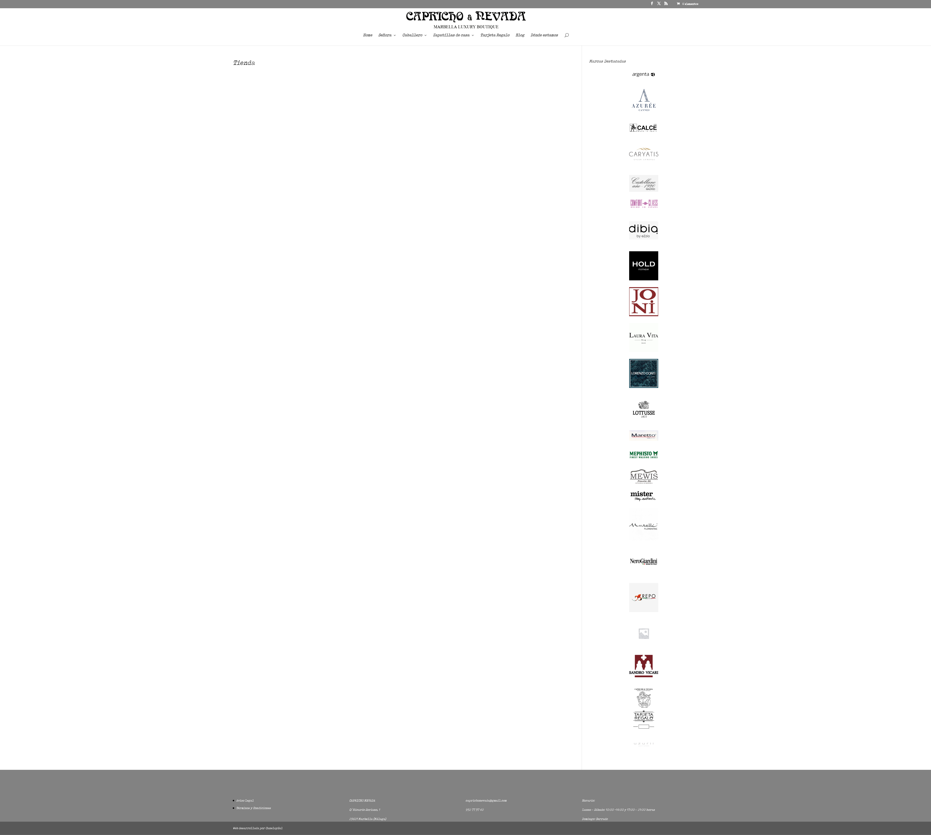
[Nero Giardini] (643, 575)
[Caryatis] (643, 167)
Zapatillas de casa (451, 35)
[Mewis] (643, 483)
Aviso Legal (245, 800)
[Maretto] (643, 439)
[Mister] (643, 500)
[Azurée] (643, 115)
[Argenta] (643, 79)
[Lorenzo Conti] (643, 387)
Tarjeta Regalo (494, 35)
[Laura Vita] (643, 351)
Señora (384, 35)
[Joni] (643, 315)
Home (367, 35)
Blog (519, 35)
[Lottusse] (643, 423)
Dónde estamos (544, 35)
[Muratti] (643, 539)
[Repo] (643, 611)
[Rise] (643, 647)
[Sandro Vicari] (643, 676)
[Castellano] (643, 191)
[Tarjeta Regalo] (643, 729)
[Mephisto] (643, 461)
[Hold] (643, 279)
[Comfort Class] (643, 208)
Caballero (412, 35)
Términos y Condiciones (253, 808)
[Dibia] (643, 243)
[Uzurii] (643, 750)
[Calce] (643, 131)
